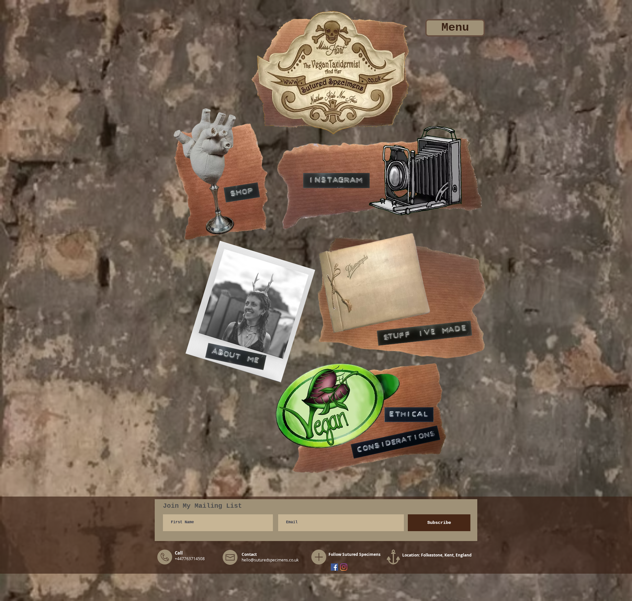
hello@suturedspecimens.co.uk (270, 559)
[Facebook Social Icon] (334, 567)
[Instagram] (343, 567)
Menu (455, 27)
